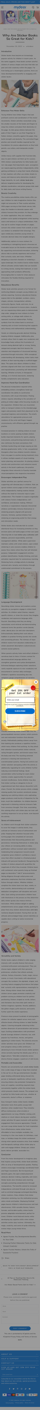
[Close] (36, 682)
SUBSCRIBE (20, 711)
